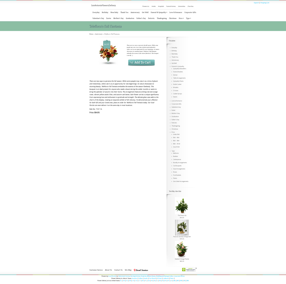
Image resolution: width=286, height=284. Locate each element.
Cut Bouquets (177, 166)
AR (130, 280)
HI (151, 280)
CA (133, 280)
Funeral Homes (171, 6)
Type (188, 18)
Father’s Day (141, 18)
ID (154, 280)
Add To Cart (143, 62)
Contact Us (118, 270)
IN (160, 280)
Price (181, 18)
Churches (190, 6)
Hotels (154, 6)
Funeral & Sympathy (159, 12)
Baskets (175, 156)
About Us (108, 270)
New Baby (114, 12)
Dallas (140, 278)
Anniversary (135, 12)
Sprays (175, 75)
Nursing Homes (135, 276)
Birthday (105, 12)
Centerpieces (177, 159)
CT (140, 280)
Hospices (143, 276)
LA (171, 280)
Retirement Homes (124, 276)
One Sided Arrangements (180, 181)
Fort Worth (152, 278)
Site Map (128, 270)
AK (124, 280)
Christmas (173, 18)
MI (184, 280)
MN (188, 280)
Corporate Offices (179, 276)
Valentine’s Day (98, 18)
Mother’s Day (118, 18)
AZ (127, 280)
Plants (175, 178)
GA (149, 280)
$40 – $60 (176, 137)
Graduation (130, 18)
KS (165, 280)
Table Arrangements (179, 78)
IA (162, 280)
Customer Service (96, 270)
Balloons (176, 153)
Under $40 (176, 134)
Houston (134, 278)
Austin (146, 278)
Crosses (175, 90)
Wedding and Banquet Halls (164, 276)
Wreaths (175, 87)
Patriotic (151, 18)
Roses (175, 172)
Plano (172, 278)
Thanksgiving (162, 18)
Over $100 (176, 147)
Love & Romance (175, 12)
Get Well (145, 12)
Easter (108, 18)
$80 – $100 (176, 144)
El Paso (159, 278)
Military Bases (151, 276)
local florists (112, 276)
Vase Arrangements (179, 169)
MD (178, 280)
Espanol (256, 3)
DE (143, 280)
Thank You (124, 12)
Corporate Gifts (190, 12)
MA (181, 280)
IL (157, 280)
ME (174, 280)
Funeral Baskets (178, 72)
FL (145, 280)
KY (168, 280)
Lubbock (166, 278)
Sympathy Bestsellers (179, 68)
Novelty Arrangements (180, 162)
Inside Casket (177, 84)
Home (91, 34)
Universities (181, 6)
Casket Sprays (177, 94)
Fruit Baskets (177, 175)
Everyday (96, 12)
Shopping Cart (264, 3)
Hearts (175, 97)
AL (121, 280)
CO (136, 280)
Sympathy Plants (178, 81)
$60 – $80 (176, 140)
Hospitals (161, 6)
